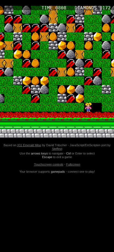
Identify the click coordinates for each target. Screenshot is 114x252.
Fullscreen (73, 164)
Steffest (57, 148)
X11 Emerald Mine (29, 145)
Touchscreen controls (48, 164)
